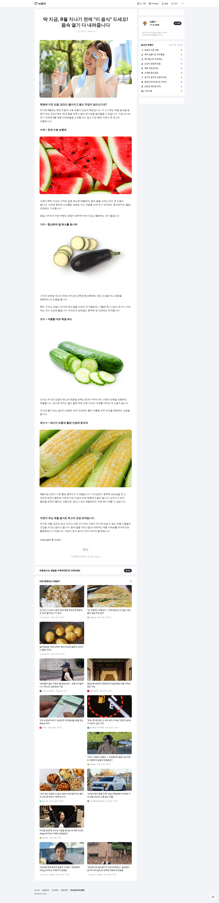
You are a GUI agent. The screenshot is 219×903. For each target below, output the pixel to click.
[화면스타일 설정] (213, 897)
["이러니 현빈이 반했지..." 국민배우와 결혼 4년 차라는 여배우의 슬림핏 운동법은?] (109, 749)
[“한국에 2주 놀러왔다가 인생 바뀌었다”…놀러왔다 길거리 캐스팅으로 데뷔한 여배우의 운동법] (109, 859)
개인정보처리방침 (77, 890)
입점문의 (45, 890)
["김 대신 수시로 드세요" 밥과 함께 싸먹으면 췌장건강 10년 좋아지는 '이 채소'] (62, 602)
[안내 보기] (131, 581)
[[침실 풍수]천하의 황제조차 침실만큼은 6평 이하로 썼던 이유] (109, 675)
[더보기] (182, 4)
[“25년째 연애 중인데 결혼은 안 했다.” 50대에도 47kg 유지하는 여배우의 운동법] (62, 859)
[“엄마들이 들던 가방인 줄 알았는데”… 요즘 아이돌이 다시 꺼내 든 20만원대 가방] (62, 675)
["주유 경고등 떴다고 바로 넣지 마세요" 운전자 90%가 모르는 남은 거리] (109, 712)
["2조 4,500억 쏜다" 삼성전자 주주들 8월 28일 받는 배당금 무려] (62, 712)
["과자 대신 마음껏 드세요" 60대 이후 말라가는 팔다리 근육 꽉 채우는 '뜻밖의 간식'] (62, 785)
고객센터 (55, 890)
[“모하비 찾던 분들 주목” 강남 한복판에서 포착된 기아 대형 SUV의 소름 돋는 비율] (109, 785)
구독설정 (155, 3)
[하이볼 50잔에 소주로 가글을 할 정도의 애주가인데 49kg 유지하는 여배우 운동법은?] (62, 822)
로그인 (128, 571)
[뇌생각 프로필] (145, 23)
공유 (175, 3)
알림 (166, 3)
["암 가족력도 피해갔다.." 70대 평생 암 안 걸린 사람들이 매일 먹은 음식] (109, 602)
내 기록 (143, 3)
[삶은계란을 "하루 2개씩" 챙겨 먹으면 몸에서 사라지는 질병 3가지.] (62, 638)
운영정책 (64, 890)
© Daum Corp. (40, 894)
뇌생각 (42, 3)
